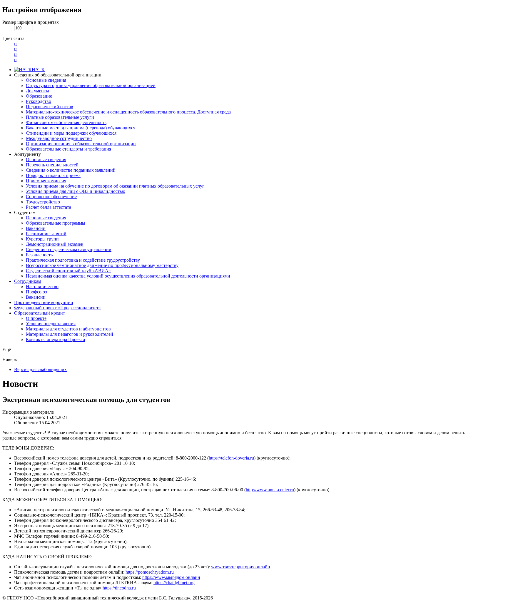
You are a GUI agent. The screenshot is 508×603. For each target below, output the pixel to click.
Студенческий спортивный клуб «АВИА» (68, 270)
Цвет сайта (13, 38)
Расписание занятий (46, 233)
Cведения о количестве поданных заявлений (71, 170)
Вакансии (36, 228)
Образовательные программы (55, 223)
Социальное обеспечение (51, 196)
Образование (39, 95)
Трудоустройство (43, 201)
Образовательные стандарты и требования (68, 148)
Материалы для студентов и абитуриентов (68, 328)
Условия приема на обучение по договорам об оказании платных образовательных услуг (115, 185)
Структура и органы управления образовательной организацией (91, 85)
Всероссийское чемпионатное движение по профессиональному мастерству (102, 265)
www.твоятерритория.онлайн (240, 566)
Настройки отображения (41, 10)
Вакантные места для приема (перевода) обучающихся (80, 127)
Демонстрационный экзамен (54, 244)
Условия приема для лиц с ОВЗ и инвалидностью (75, 191)
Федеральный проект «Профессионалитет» (57, 307)
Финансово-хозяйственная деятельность (66, 122)
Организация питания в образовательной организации (81, 143)
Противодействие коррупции (43, 302)
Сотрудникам (27, 281)
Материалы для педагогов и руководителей (69, 334)
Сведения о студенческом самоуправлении (68, 249)
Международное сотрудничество (59, 138)
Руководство (38, 101)
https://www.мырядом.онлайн (171, 577)
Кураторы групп (42, 238)
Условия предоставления (51, 323)
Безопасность (39, 254)
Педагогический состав (49, 106)
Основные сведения (46, 80)
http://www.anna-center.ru (270, 489)
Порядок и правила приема (53, 175)
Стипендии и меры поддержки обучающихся (71, 133)
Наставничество (42, 286)
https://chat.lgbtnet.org (174, 582)
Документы (37, 90)
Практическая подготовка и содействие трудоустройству (83, 260)
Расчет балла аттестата (48, 207)
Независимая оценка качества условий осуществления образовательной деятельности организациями (128, 275)
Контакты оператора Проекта (55, 339)
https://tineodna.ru (119, 587)
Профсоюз (36, 291)
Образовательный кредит (39, 312)
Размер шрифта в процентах (30, 22)
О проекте (36, 318)
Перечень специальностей (52, 164)
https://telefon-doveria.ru (231, 457)
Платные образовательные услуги (60, 117)
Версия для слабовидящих (40, 369)
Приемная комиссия (46, 180)
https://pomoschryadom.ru (150, 571)
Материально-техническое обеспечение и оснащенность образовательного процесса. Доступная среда (128, 111)
